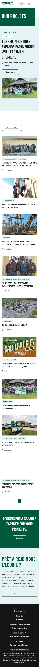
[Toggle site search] (29, 4)
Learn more (12, 72)
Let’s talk (19, 538)
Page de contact (19, 633)
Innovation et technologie (20, 650)
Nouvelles (20, 641)
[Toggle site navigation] (35, 4)
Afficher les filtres (12, 128)
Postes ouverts (19, 594)
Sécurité (19, 616)
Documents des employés (19, 624)
